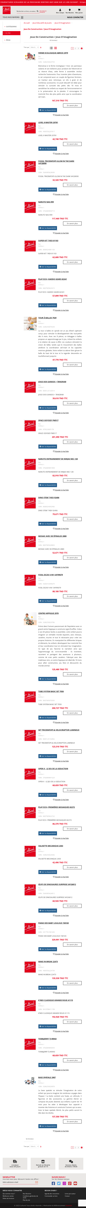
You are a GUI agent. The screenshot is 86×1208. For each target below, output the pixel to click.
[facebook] (54, 1184)
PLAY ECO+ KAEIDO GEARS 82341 (52, 279)
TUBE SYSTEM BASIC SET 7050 (51, 691)
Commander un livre (51, 1196)
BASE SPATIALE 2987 (47, 1077)
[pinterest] (70, 1184)
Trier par (26, 47)
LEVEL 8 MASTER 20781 (48, 122)
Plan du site (26, 1200)
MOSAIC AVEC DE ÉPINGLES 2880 (52, 536)
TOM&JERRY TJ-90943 (47, 1039)
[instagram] (65, 1184)
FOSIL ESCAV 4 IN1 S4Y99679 (50, 575)
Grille (55, 48)
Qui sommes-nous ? (9, 1194)
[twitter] (59, 1184)
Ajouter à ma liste (62, 115)
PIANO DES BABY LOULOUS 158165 (53, 923)
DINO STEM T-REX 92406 (48, 497)
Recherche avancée (43, 11)
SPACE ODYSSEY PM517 (48, 420)
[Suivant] (81, 48)
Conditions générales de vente (30, 1197)
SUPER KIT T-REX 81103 (48, 240)
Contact (67, 1196)
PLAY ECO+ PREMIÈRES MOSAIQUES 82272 (56, 807)
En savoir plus (72, 105)
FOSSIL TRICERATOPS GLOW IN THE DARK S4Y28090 (56, 162)
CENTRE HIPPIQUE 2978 (48, 613)
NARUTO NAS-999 (46, 202)
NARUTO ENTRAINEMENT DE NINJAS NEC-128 (58, 459)
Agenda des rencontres (52, 1194)
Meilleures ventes (8, 1196)
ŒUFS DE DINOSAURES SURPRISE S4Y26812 (57, 884)
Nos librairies (27, 1194)
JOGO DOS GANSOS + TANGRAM (52, 382)
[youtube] (76, 1184)
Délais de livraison (8, 1198)
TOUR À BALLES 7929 (47, 318)
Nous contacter (75, 17)
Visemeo (69, 1205)
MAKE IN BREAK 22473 (48, 961)
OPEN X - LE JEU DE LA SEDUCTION (53, 768)
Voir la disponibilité (48, 110)
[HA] (7, 10)
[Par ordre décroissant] (40, 47)
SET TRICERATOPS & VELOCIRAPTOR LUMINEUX (58, 730)
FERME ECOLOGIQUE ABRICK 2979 (53, 53)
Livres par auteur (70, 1194)
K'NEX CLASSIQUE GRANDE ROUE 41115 (55, 1000)
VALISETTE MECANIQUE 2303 (50, 846)
